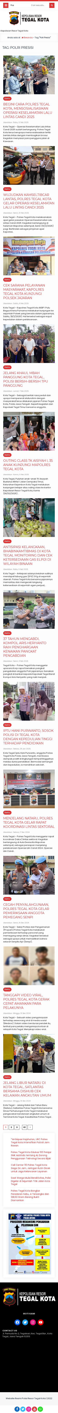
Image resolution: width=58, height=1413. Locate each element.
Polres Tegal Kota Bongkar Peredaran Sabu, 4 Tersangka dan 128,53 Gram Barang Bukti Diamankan (30, 1195)
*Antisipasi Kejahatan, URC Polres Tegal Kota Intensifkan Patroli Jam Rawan (30, 1142)
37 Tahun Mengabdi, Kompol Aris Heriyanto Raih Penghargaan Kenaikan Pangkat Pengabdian (24, 647)
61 (24, 1127)
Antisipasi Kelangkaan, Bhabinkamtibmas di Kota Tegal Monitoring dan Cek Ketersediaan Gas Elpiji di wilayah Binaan (27, 555)
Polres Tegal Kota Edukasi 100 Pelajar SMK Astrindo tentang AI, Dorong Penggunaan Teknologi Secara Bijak (31, 1155)
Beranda (28, 37)
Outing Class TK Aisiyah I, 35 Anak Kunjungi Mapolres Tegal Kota (28, 465)
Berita (7, 98)
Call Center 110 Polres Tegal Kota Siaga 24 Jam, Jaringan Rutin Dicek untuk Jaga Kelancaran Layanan (30, 1168)
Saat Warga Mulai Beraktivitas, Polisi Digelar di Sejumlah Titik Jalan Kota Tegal (31, 1181)
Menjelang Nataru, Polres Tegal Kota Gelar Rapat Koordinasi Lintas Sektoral (29, 822)
